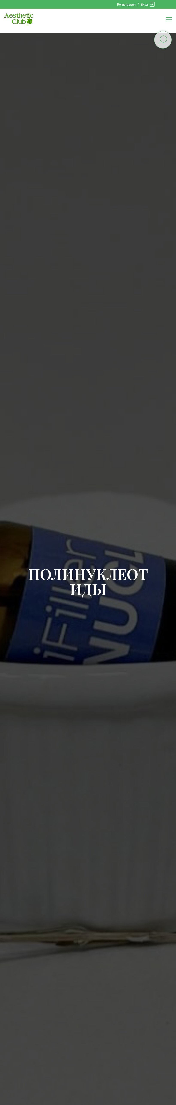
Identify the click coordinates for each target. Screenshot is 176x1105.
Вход (144, 4)
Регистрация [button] (126, 4)
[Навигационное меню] (169, 19)
